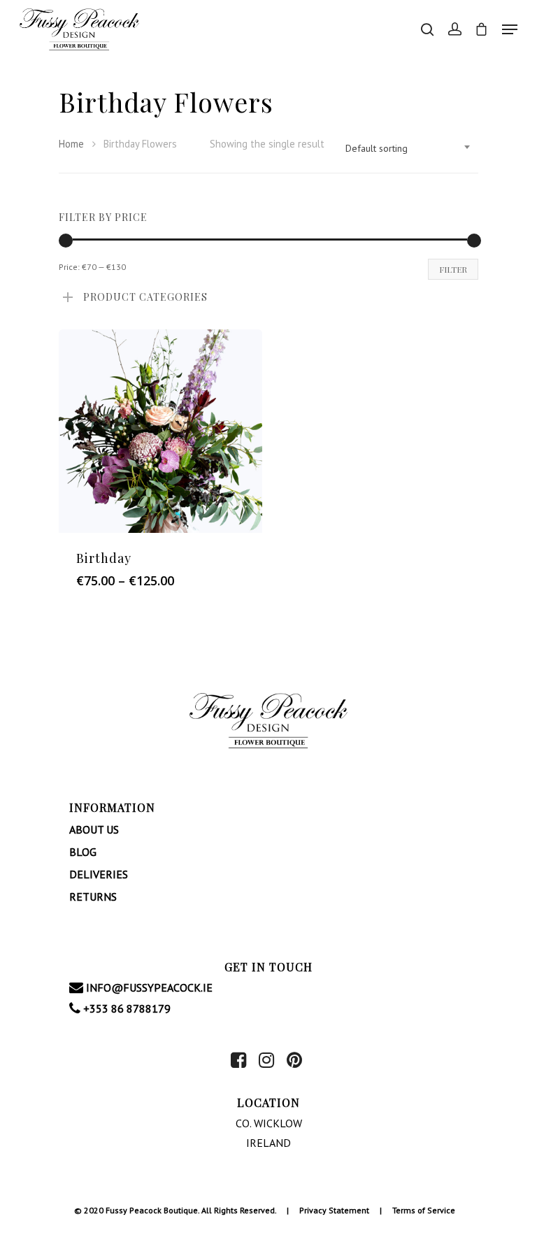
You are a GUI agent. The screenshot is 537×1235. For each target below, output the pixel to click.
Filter (453, 269)
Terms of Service (423, 1210)
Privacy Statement (334, 1210)
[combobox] (408, 148)
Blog (82, 852)
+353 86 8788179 (125, 1008)
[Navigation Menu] (509, 29)
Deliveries (98, 874)
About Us (94, 829)
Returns (93, 897)
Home (71, 143)
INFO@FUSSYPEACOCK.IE (148, 987)
